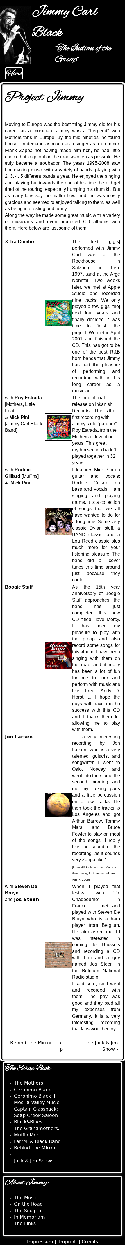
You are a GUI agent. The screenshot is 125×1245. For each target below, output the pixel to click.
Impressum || (43, 1241)
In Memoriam (29, 1217)
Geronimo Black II (34, 1096)
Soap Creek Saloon (36, 1115)
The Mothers (28, 1083)
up (61, 1046)
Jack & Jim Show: (33, 1161)
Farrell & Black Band (37, 1141)
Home (14, 73)
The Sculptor (28, 1210)
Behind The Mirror (35, 1148)
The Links (25, 1223)
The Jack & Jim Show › (101, 1046)
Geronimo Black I (34, 1089)
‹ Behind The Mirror (29, 1043)
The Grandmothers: (36, 1128)
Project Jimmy (30, 1154)
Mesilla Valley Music (36, 1102)
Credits (90, 1241)
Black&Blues (28, 1122)
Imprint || (70, 1241)
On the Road (28, 1204)
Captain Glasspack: (36, 1109)
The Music (25, 1197)
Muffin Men (27, 1135)
